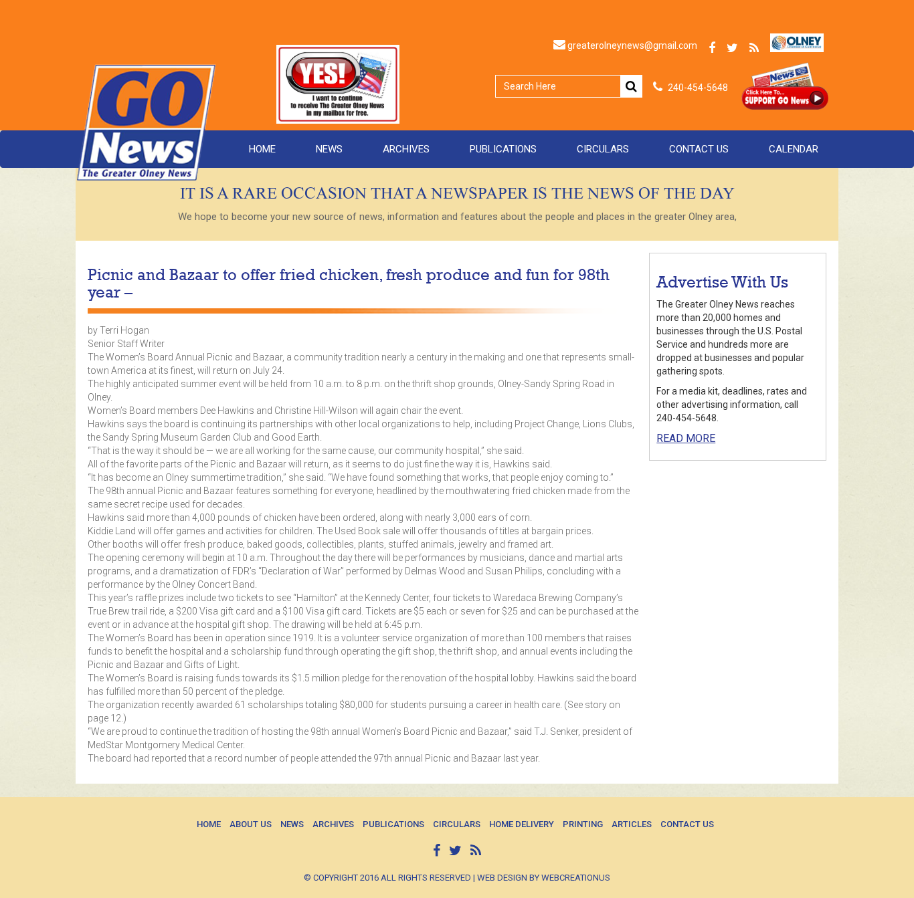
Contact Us (699, 149)
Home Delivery (521, 824)
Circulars (603, 149)
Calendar (793, 149)
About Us (251, 824)
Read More (685, 438)
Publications (503, 149)
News (329, 149)
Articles (632, 824)
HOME (262, 149)
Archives (406, 149)
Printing (583, 824)
